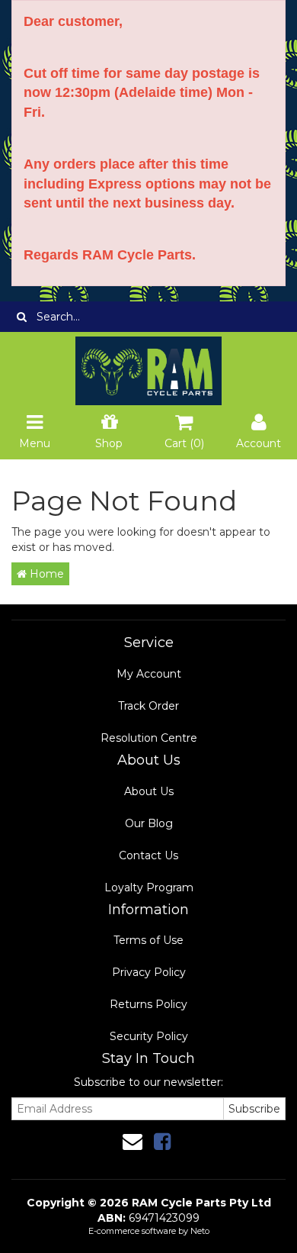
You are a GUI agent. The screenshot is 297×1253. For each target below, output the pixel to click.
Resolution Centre (149, 738)
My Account (149, 674)
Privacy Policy (149, 972)
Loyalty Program (148, 887)
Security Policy (149, 1036)
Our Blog (149, 823)
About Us (149, 791)
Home (45, 574)
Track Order (148, 706)
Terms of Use (148, 940)
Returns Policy (148, 1004)
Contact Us (148, 855)
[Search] (21, 316)
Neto (199, 1231)
